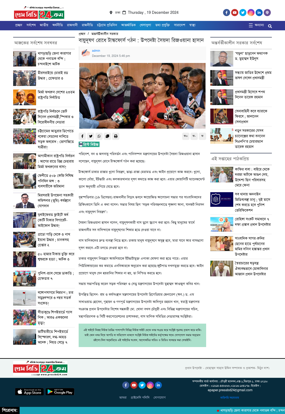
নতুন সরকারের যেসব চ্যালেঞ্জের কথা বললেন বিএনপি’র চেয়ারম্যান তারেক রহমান (250, 138)
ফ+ (186, 136)
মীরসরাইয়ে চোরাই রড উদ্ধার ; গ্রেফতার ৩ (53, 75)
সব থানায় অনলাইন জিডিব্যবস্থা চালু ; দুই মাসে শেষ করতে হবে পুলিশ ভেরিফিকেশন (252, 202)
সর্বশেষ (31, 25)
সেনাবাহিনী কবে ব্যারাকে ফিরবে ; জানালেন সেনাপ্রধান (251, 116)
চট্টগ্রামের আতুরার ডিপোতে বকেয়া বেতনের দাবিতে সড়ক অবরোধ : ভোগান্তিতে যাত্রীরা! (56, 139)
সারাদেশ (179, 25)
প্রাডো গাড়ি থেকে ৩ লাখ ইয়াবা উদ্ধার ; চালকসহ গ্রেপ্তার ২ (54, 240)
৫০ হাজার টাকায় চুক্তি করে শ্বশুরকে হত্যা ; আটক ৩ (56, 256)
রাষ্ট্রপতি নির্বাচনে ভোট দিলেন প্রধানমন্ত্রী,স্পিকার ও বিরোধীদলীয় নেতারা (55, 117)
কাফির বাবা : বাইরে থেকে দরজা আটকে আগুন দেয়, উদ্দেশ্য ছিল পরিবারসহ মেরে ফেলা (252, 177)
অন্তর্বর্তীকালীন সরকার (104, 34)
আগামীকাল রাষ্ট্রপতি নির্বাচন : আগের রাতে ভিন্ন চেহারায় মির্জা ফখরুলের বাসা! (56, 161)
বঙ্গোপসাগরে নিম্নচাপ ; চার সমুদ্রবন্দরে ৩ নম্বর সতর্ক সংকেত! (55, 298)
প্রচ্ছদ (18, 25)
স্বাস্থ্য (192, 25)
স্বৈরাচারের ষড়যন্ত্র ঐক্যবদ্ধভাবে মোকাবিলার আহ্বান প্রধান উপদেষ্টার (251, 269)
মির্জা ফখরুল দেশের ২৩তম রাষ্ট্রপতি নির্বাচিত (56, 95)
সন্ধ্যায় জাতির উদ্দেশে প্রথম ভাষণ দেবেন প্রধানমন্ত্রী (253, 75)
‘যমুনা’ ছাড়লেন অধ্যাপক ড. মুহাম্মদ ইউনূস (251, 56)
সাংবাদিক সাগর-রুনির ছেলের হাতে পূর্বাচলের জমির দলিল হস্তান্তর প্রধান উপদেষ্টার (252, 246)
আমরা (123, 397)
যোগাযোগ (160, 397)
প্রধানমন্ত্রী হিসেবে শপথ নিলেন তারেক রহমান (250, 94)
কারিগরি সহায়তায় (230, 398)
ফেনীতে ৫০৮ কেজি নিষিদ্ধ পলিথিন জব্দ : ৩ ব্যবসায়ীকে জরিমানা (55, 181)
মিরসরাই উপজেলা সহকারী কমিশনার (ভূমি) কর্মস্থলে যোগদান (55, 201)
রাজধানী (72, 25)
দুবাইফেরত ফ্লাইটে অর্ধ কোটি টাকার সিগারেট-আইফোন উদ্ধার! (53, 220)
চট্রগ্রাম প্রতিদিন (107, 25)
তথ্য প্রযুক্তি (162, 25)
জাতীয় (44, 25)
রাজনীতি (87, 25)
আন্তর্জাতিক (128, 25)
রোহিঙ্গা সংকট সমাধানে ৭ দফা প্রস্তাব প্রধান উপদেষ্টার (253, 222)
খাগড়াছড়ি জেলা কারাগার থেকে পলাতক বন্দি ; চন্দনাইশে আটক (54, 59)
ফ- (194, 136)
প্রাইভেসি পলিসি (140, 397)
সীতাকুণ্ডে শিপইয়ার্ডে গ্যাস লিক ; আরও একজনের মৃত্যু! (55, 318)
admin (96, 51)
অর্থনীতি (57, 25)
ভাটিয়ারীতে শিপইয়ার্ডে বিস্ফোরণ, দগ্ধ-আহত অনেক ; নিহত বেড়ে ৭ (53, 337)
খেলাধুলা (145, 25)
